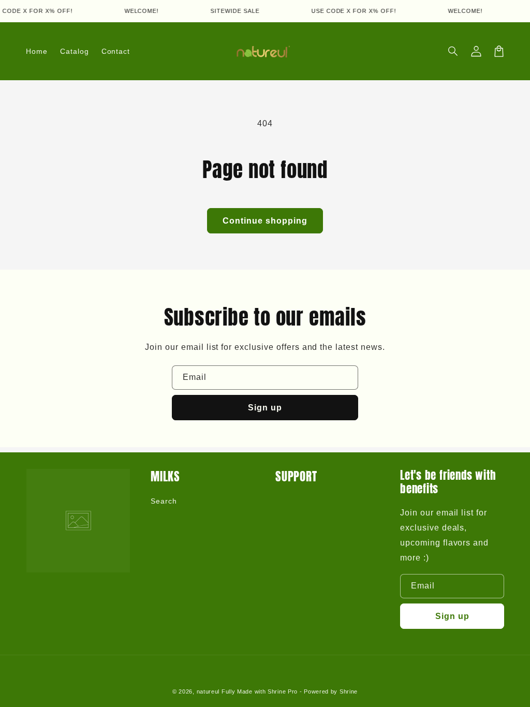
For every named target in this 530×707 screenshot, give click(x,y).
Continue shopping (265, 220)
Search (164, 501)
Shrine (349, 691)
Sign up (265, 407)
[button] (453, 51)
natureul (208, 691)
